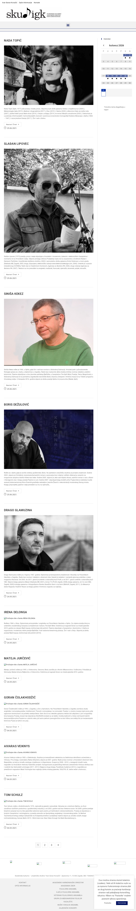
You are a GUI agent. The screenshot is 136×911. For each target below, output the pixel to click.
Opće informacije (25, 3)
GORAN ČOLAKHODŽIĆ (20, 697)
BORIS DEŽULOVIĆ (16, 404)
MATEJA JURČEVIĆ (17, 658)
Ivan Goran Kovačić (9, 3)
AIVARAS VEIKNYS (17, 746)
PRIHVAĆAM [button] (122, 903)
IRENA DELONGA (15, 612)
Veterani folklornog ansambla (68, 895)
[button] (68, 25)
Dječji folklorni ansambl (68, 892)
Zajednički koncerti (68, 908)
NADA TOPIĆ (13, 40)
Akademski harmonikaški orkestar (68, 883)
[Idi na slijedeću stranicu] (58, 845)
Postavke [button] (107, 903)
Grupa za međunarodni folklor (68, 898)
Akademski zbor (68, 886)
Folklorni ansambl (68, 889)
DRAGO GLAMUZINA (18, 510)
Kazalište (68, 902)
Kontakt (37, 3)
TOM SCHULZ (13, 795)
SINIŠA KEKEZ (13, 293)
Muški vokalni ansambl (68, 905)
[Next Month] (130, 45)
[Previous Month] (103, 45)
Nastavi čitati (13, 123)
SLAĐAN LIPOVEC (16, 143)
